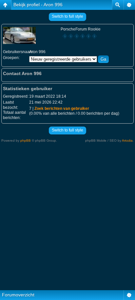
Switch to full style (67, 16)
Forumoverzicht (18, 294)
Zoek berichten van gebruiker (61, 108)
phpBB (25, 140)
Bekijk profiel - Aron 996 (38, 4)
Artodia (127, 140)
